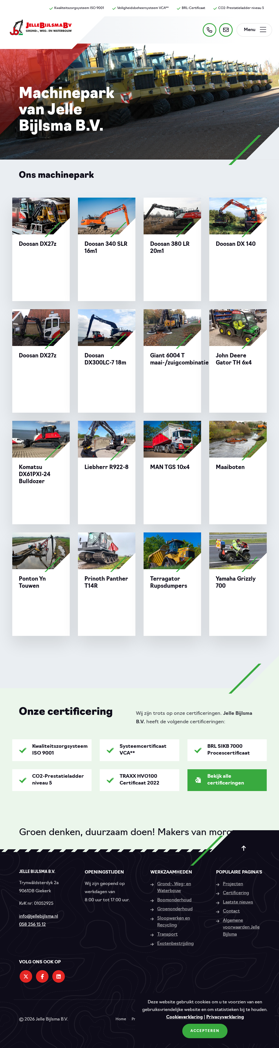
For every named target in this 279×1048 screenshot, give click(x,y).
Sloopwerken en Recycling (173, 922)
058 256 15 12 (32, 925)
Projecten (233, 884)
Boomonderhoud (174, 900)
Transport (167, 934)
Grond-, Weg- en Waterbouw (174, 887)
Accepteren (204, 1031)
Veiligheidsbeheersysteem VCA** (143, 8)
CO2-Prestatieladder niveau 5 (241, 8)
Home (121, 1019)
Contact (231, 911)
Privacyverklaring (225, 1017)
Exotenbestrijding (175, 944)
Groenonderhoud (175, 909)
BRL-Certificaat (193, 8)
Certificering (236, 893)
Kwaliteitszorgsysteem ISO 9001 (79, 8)
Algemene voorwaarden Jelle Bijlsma (241, 927)
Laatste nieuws (238, 902)
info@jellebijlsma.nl (38, 916)
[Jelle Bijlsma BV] (41, 30)
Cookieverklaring (184, 1017)
